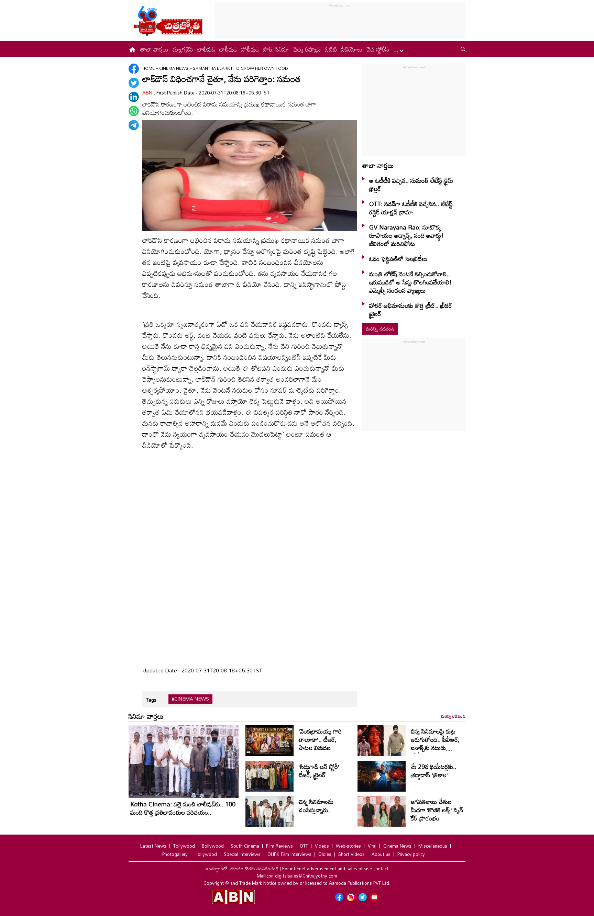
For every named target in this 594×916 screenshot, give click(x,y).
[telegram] (134, 125)
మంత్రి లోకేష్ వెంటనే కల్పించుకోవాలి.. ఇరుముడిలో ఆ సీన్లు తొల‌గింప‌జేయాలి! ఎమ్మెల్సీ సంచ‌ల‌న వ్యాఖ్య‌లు (410, 282)
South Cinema (245, 845)
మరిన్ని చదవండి (380, 328)
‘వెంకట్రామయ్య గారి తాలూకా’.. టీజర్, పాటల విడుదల (320, 739)
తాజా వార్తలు (154, 49)
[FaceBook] (134, 69)
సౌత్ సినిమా (276, 49)
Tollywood (184, 845)
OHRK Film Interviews (289, 854)
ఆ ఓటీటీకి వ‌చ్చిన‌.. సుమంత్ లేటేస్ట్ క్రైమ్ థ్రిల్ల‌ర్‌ (411, 184)
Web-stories (348, 845)
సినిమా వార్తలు (146, 716)
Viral (372, 845)
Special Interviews (242, 854)
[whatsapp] (134, 111)
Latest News (153, 845)
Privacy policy (411, 854)
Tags (151, 699)
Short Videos (351, 854)
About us (381, 854)
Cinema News (174, 68)
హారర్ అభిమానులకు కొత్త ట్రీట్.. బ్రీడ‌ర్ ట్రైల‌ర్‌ (410, 309)
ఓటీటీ (331, 49)
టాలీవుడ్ (206, 49)
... (396, 49)
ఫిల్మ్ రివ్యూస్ (307, 49)
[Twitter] (134, 83)
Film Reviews (279, 845)
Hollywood (206, 854)
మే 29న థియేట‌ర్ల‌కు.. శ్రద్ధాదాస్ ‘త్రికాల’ (433, 770)
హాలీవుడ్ (250, 49)
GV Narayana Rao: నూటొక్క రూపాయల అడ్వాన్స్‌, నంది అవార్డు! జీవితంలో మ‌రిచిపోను (406, 235)
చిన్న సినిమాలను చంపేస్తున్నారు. (316, 805)
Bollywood (213, 845)
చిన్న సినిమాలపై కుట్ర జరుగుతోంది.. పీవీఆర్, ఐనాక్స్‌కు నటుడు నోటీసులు (435, 743)
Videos (322, 845)
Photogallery (175, 854)
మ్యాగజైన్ (183, 49)
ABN (148, 92)
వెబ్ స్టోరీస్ (378, 49)
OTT (304, 845)
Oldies (324, 854)
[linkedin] (134, 97)
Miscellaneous (432, 845)
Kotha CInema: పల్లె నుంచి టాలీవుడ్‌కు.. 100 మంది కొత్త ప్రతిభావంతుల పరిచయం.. (182, 808)
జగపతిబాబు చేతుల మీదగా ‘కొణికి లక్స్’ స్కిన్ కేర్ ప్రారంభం (437, 809)
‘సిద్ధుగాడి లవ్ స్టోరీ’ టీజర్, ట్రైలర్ (319, 770)
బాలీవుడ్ (228, 49)
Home (148, 68)
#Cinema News (190, 699)
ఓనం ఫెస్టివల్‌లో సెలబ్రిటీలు (398, 259)
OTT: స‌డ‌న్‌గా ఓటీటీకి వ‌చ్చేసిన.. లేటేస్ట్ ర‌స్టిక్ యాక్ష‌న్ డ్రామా (411, 208)
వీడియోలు (352, 49)
